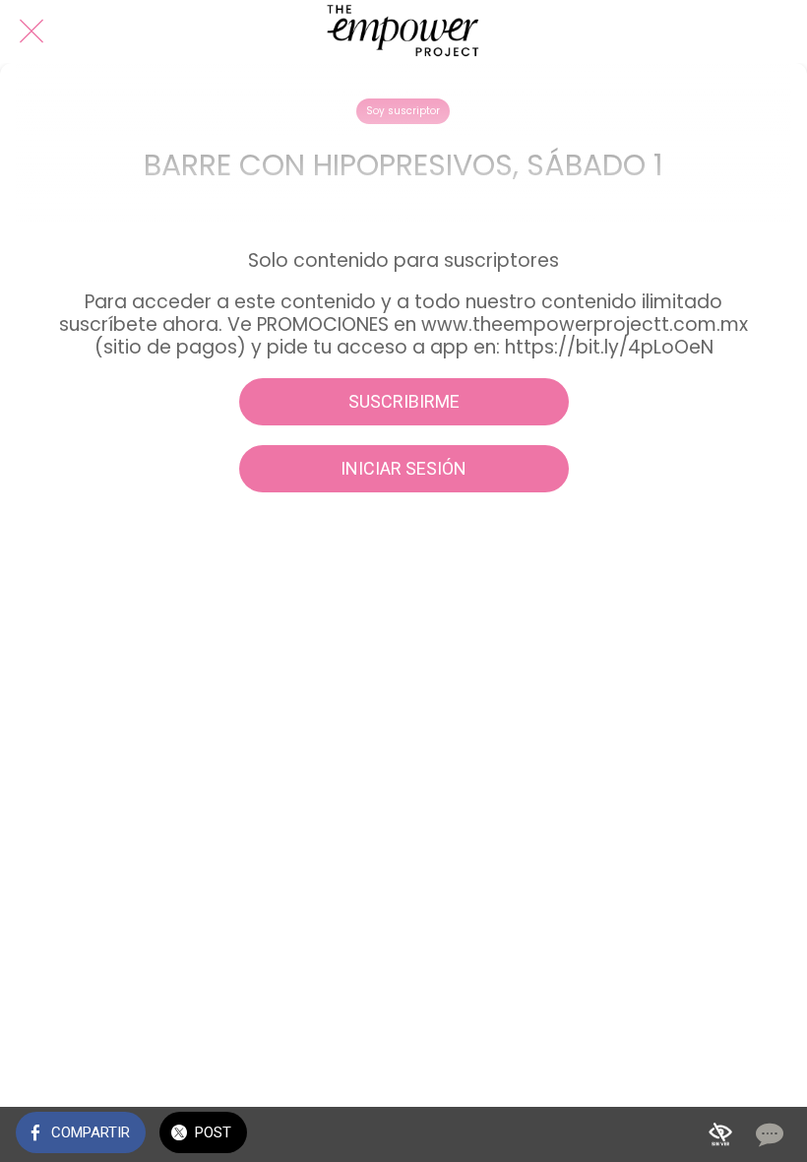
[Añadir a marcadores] (720, 1134)
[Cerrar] (31, 31)
